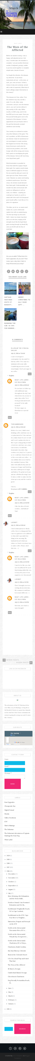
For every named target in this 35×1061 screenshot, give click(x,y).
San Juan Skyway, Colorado (17, 951)
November (12, 878)
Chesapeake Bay (9, 806)
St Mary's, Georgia (14, 969)
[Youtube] (24, 1048)
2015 (8, 1009)
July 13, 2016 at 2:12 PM (21, 582)
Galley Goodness (10, 818)
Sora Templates (18, 1056)
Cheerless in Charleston (16, 976)
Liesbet (14, 522)
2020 (8, 855)
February (11, 1000)
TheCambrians (17, 424)
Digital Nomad (9, 810)
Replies (11, 375)
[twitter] (15, 1048)
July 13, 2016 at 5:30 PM (22, 602)
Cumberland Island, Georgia (17, 973)
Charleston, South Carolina (17, 947)
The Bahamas (8, 829)
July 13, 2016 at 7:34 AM (18, 353)
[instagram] (20, 1048)
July (9, 893)
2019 (8, 859)
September (12, 885)
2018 (8, 863)
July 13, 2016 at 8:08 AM (22, 385)
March (10, 996)
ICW (5, 822)
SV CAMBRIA (23, 489)
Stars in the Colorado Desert (17, 955)
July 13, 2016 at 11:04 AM (18, 427)
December (12, 874)
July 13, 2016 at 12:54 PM (22, 503)
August (10, 889)
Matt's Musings (9, 825)
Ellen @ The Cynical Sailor (20, 349)
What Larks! (18, 43)
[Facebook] (10, 1048)
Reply (29, 374)
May (9, 992)
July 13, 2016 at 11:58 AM (18, 525)
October (11, 882)
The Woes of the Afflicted (16, 965)
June (10, 988)
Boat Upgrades (9, 802)
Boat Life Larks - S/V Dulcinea (22, 381)
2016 (8, 871)
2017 (8, 867)
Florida (6, 814)
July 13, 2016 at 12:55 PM (22, 562)
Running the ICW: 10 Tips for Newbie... (10, 325)
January (11, 1004)
